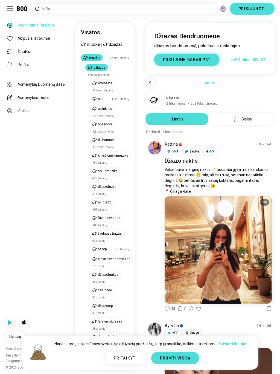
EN (258, 144)
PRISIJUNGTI (252, 9)
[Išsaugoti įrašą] (269, 308)
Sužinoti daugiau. (234, 344)
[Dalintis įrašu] (191, 308)
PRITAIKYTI (125, 358)
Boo (22, 9)
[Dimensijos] (223, 8)
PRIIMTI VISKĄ (175, 358)
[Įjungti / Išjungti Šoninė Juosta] (10, 9)
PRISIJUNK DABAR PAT (187, 59)
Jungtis (177, 119)
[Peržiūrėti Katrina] (154, 147)
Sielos (246, 119)
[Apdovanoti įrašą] (198, 308)
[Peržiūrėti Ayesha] (154, 329)
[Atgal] (149, 83)
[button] (180, 144)
